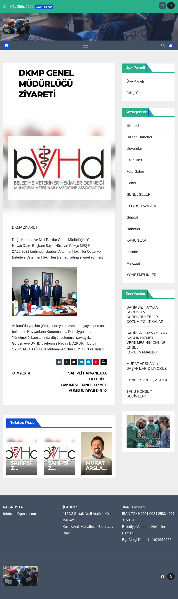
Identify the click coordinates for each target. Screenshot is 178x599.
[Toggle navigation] (85, 45)
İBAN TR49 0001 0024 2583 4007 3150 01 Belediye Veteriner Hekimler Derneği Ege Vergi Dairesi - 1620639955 (148, 527)
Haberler (133, 229)
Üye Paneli (135, 81)
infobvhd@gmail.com (19, 514)
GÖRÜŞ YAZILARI (141, 206)
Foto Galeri (135, 171)
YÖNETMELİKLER (142, 275)
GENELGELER (139, 194)
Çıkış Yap (134, 93)
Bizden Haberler (139, 137)
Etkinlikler (134, 160)
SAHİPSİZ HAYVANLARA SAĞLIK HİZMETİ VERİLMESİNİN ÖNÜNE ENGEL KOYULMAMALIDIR (147, 342)
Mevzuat (23, 373)
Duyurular (134, 148)
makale (132, 252)
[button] (163, 45)
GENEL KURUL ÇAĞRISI (147, 380)
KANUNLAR (137, 240)
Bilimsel (133, 125)
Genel (131, 183)
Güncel (132, 217)
